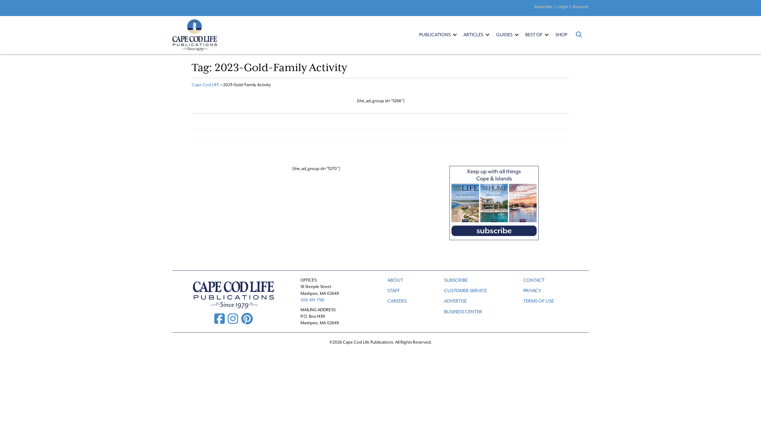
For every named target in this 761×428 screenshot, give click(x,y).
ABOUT (395, 280)
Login (562, 6)
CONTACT (534, 280)
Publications (435, 34)
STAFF (393, 290)
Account (581, 6)
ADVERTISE (455, 301)
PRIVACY (532, 290)
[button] (455, 35)
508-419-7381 (312, 300)
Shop (561, 34)
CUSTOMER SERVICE (465, 290)
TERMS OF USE (538, 301)
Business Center (463, 311)
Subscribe (543, 6)
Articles (473, 34)
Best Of (534, 34)
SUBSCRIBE (456, 280)
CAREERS (397, 301)
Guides (504, 34)
